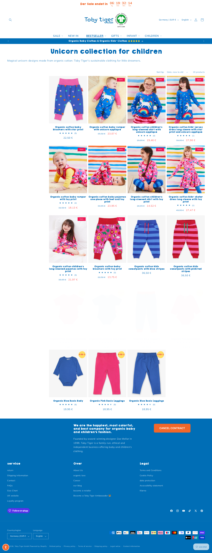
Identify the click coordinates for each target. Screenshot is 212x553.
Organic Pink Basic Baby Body (68, 339)
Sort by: (160, 72)
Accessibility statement (151, 485)
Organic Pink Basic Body (186, 339)
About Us (78, 470)
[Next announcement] (204, 41)
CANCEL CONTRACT (172, 428)
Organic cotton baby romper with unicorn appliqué (107, 128)
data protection (147, 480)
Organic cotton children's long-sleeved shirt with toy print (146, 199)
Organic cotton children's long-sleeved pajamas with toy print (68, 269)
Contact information (131, 546)
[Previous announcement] (8, 41)
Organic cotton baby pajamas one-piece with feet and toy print (107, 199)
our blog (77, 485)
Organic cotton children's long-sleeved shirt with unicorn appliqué (146, 129)
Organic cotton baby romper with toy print (68, 198)
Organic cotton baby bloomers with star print (68, 128)
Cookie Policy (146, 475)
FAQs (10, 485)
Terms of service (85, 546)
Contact (11, 480)
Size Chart (12, 490)
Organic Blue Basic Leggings (146, 401)
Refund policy (55, 546)
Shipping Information (17, 475)
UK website (13, 496)
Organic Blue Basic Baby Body (107, 339)
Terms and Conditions (151, 470)
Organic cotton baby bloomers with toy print (107, 267)
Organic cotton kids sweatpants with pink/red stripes (185, 269)
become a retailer (82, 490)
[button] (10, 20)
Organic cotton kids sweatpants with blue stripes (146, 267)
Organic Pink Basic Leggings (107, 401)
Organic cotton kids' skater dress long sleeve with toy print (186, 199)
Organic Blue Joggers (146, 339)
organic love (79, 475)
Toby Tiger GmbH (22, 546)
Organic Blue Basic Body (68, 401)
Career (76, 480)
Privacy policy (69, 546)
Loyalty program (15, 501)
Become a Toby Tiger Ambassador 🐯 (92, 496)
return (10, 470)
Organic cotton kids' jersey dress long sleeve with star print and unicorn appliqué (186, 129)
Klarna (143, 490)
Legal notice (115, 546)
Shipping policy (100, 546)
